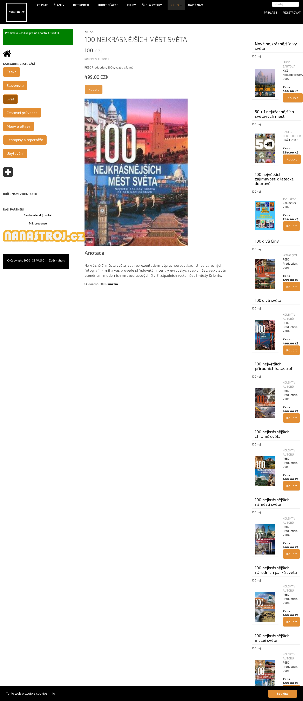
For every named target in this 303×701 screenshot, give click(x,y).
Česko (11, 72)
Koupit (93, 89)
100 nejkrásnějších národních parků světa (276, 570)
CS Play (42, 5)
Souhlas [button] (282, 693)
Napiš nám (195, 5)
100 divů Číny (267, 240)
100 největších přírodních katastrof (273, 366)
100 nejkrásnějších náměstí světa (272, 502)
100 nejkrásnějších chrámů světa (272, 434)
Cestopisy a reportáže (25, 139)
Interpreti (81, 5)
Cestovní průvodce (22, 112)
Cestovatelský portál (38, 215)
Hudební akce (108, 5)
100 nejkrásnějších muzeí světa (272, 638)
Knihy (175, 5)
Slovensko (15, 85)
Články (59, 5)
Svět (10, 99)
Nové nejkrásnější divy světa (276, 46)
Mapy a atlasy (18, 126)
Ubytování (15, 153)
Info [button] (52, 693)
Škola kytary (152, 5)
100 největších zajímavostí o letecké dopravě (274, 179)
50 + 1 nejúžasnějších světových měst (274, 114)
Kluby (131, 5)
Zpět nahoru (57, 260)
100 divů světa (268, 300)
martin (112, 284)
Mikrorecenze (38, 223)
